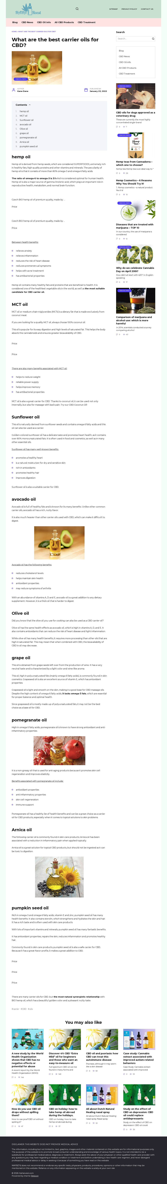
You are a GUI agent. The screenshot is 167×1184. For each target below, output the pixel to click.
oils (30, 1009)
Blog (15, 22)
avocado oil (25, 124)
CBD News (27, 22)
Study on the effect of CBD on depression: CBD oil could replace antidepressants (138, 1114)
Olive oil (24, 129)
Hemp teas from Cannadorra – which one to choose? (134, 163)
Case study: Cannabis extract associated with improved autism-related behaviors (138, 1058)
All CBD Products (64, 22)
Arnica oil (24, 142)
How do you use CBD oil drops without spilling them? (26, 1112)
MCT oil (23, 116)
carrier (16, 1009)
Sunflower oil (27, 120)
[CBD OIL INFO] (135, 107)
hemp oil (24, 111)
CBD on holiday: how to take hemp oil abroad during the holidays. (63, 1112)
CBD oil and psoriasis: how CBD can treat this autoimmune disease (102, 1056)
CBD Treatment (86, 22)
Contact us (147, 9)
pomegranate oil (28, 137)
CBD (24, 1009)
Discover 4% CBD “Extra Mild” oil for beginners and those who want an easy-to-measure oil (63, 1058)
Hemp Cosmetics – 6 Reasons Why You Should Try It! (134, 182)
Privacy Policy (129, 9)
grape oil (24, 133)
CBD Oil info (44, 22)
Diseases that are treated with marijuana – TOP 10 (134, 226)
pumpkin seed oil (29, 146)
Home (14, 31)
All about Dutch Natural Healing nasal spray (100, 1111)
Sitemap (113, 9)
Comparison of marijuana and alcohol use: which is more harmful (134, 320)
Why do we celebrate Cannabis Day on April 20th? (135, 270)
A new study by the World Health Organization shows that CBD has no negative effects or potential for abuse (27, 1060)
